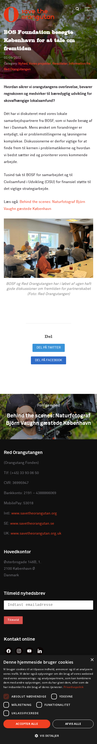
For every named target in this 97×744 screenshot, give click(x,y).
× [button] (92, 660)
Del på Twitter (49, 347)
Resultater (59, 63)
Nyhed (23, 63)
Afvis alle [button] (73, 724)
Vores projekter (40, 63)
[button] (48, 736)
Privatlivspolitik (73, 687)
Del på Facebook (48, 360)
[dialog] (48, 699)
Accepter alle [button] (27, 724)
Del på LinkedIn (48, 372)
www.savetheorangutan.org (34, 513)
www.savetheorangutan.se (32, 523)
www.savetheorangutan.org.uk (36, 533)
